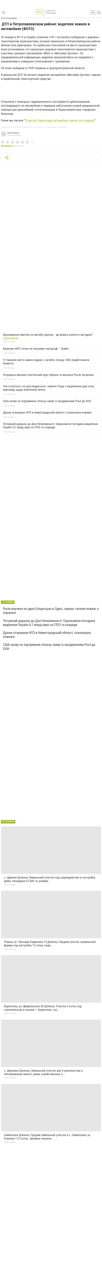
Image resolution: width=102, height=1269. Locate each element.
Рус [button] (93, 12)
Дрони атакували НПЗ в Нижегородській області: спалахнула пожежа (47, 412)
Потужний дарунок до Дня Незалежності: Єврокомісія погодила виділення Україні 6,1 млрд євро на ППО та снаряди (50, 425)
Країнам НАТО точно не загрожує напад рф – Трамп (36, 348)
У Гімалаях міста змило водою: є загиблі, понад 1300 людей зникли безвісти (46, 361)
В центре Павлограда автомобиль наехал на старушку (60, 120)
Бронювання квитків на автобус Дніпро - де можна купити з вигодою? (48, 334)
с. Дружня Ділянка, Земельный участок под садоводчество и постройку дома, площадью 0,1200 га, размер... (49, 879)
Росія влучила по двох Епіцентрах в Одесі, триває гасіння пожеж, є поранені (51, 611)
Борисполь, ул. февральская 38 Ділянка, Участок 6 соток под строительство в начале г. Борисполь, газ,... (42, 1008)
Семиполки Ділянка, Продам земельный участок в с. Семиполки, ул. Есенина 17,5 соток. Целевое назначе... (47, 1136)
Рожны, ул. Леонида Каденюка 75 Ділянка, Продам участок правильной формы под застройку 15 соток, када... (50, 943)
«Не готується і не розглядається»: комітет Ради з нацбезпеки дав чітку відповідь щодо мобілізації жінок (48, 388)
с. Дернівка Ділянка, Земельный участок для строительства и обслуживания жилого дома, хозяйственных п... (43, 1072)
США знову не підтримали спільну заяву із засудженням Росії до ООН (47, 401)
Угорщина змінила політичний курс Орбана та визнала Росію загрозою (48, 375)
